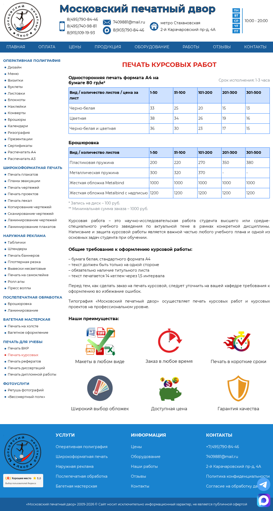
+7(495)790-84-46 (222, 446)
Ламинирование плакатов (32, 226)
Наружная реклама (75, 466)
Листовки (16, 93)
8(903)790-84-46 (128, 30)
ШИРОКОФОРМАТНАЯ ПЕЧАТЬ (32, 168)
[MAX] (263, 500)
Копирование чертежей (29, 207)
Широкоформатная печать (82, 456)
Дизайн (15, 67)
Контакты (255, 47)
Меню (13, 73)
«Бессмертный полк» (26, 397)
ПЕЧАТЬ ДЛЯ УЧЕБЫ (22, 342)
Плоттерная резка (24, 262)
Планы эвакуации (24, 181)
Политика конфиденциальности (238, 476)
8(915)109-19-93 (81, 32)
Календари (18, 126)
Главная (15, 47)
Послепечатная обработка (81, 476)
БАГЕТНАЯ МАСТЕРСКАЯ (26, 319)
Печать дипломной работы (32, 374)
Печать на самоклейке (28, 275)
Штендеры (17, 249)
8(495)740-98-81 (82, 26)
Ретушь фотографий (26, 390)
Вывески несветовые (27, 268)
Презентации (20, 139)
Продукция (108, 47)
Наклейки (17, 106)
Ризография (19, 132)
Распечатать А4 (22, 152)
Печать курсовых (23, 355)
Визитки (15, 80)
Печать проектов (23, 194)
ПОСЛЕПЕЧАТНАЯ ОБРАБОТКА (32, 297)
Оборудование (152, 47)
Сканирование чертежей (31, 213)
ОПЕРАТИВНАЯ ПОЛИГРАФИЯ (32, 60)
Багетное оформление (28, 332)
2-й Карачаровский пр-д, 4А (233, 466)
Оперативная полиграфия (81, 446)
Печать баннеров (23, 255)
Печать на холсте (23, 326)
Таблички (17, 242)
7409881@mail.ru (129, 22)
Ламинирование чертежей (32, 220)
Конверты (17, 113)
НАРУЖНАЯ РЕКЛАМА (24, 236)
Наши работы (144, 466)
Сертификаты (20, 145)
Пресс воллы (19, 288)
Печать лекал (20, 200)
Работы (191, 47)
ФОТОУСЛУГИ (16, 383)
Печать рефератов (24, 361)
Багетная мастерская (76, 486)
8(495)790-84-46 (82, 19)
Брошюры (17, 119)
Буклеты (15, 87)
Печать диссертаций (26, 368)
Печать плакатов (23, 174)
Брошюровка (20, 303)
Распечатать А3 (21, 158)
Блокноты (16, 100)
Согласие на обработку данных (236, 486)
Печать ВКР (18, 348)
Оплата (46, 47)
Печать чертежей (23, 187)
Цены (75, 47)
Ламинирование (23, 310)
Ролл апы (16, 281)
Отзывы (222, 47)
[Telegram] (263, 484)
